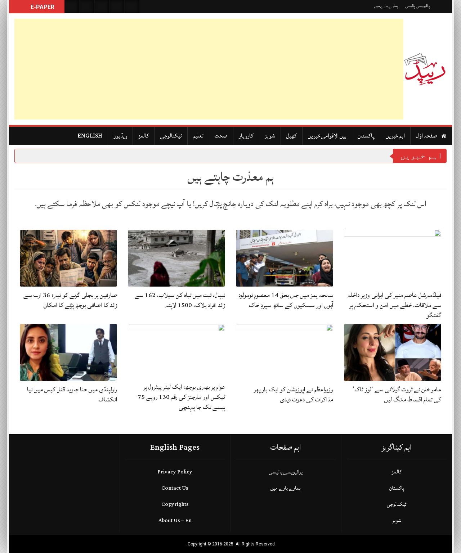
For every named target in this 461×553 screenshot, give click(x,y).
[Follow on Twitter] (102, 6)
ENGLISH (89, 135)
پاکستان (366, 135)
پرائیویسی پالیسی (417, 6)
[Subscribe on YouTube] (117, 6)
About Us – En (175, 520)
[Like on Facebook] (87, 6)
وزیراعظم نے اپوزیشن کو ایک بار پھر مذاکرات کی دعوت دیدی (293, 394)
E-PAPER (41, 7)
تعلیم (198, 135)
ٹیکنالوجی (171, 135)
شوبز (270, 135)
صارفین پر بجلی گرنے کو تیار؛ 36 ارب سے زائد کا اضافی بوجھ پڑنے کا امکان (70, 300)
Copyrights (175, 504)
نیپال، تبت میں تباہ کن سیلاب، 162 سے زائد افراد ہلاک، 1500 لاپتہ (180, 300)
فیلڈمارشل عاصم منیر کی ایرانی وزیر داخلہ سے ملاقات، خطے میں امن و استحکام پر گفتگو (394, 305)
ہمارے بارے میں (386, 6)
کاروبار (246, 135)
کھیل (291, 135)
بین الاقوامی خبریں (327, 135)
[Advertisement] (208, 69)
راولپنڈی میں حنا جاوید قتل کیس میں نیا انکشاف (72, 394)
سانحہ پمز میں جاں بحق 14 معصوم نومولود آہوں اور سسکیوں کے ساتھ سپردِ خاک (285, 300)
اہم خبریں (395, 135)
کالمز (143, 135)
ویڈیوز (120, 135)
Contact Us (174, 488)
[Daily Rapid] (425, 69)
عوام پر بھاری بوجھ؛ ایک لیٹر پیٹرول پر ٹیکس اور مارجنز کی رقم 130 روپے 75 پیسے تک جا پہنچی (181, 397)
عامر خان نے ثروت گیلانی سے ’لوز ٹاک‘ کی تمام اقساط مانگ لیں (397, 394)
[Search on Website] (71, 6)
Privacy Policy (174, 472)
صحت (221, 135)
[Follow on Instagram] (132, 6)
